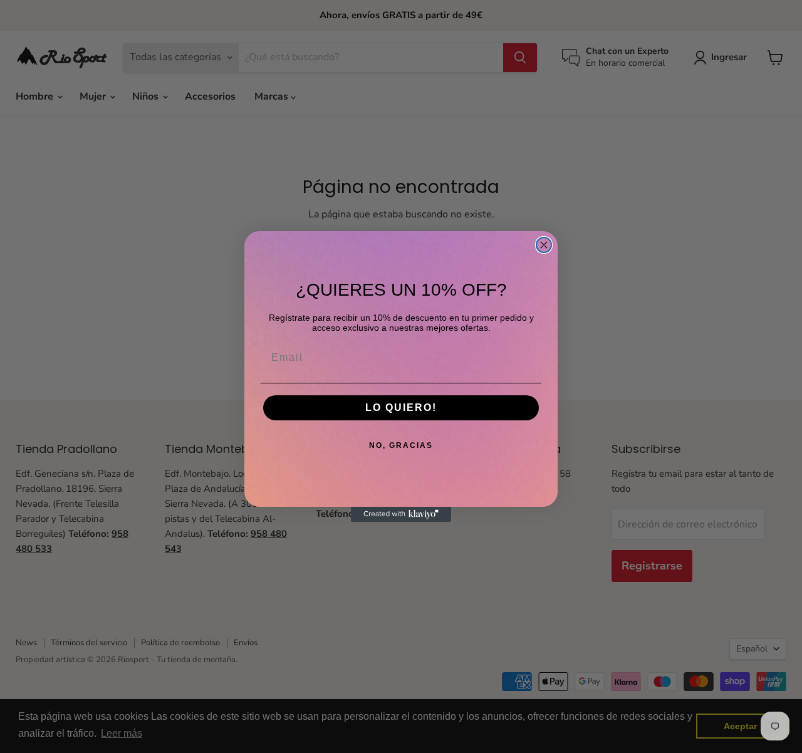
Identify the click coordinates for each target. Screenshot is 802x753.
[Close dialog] (543, 244)
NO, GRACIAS (401, 445)
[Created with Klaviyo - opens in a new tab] (401, 514)
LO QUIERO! (401, 407)
